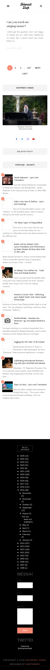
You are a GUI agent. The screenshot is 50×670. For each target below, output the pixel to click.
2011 (22, 552)
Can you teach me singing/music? (29, 519)
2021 (22, 471)
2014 (22, 543)
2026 (22, 456)
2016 (22, 487)
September (27, 508)
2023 (22, 465)
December (26, 493)
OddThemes (33, 664)
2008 (22, 562)
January (25, 540)
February (26, 534)
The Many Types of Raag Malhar (28, 222)
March (25, 531)
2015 (22, 490)
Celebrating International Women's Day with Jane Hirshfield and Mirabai (29, 361)
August (25, 513)
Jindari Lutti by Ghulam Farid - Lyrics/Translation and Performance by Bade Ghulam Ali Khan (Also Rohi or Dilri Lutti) (29, 248)
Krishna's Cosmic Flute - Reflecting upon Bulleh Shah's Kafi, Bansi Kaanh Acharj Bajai (30, 297)
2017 (22, 484)
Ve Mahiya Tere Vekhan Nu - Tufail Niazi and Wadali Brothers (29, 271)
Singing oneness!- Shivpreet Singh (25, 128)
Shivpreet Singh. (36, 660)
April (24, 528)
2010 (22, 555)
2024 (22, 462)
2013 (22, 546)
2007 (22, 565)
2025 (22, 459)
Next (38, 68)
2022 (22, 468)
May (24, 525)
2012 (22, 549)
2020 (22, 474)
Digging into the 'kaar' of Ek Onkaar (29, 342)
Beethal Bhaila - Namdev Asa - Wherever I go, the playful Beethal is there (29, 321)
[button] (8, 6)
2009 (22, 559)
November (26, 499)
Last (25, 73)
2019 (22, 477)
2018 (22, 481)
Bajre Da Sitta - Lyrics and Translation (30, 384)
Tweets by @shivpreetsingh (25, 647)
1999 (22, 568)
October (25, 504)
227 (29, 68)
